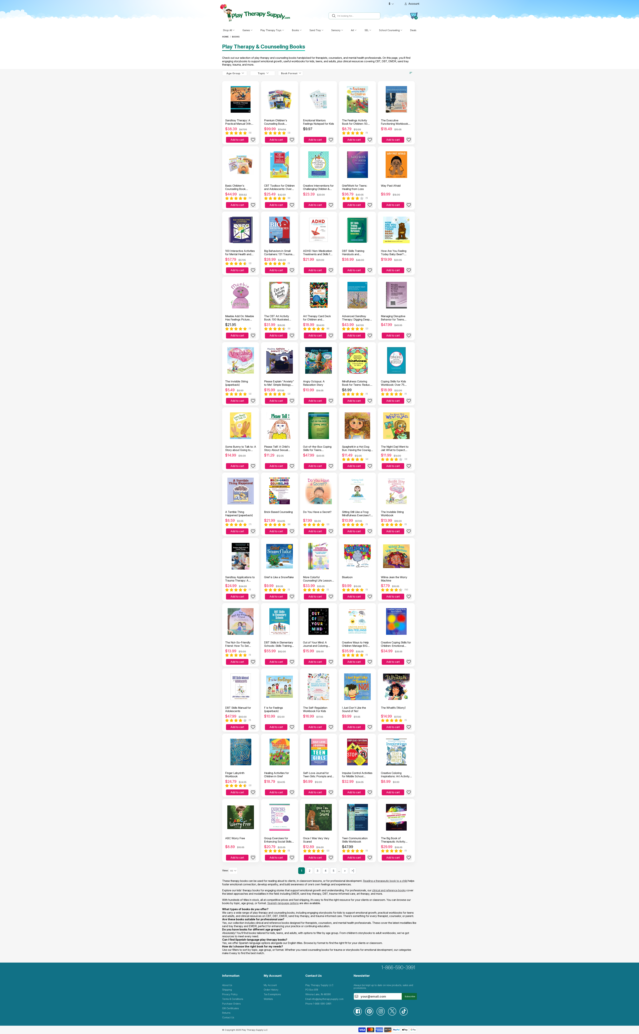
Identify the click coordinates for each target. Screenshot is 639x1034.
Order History (271, 989)
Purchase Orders (231, 1003)
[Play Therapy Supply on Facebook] (359, 1014)
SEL (367, 30)
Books (295, 30)
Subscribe (410, 996)
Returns (226, 1012)
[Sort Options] (411, 73)
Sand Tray (315, 30)
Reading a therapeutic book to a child (385, 881)
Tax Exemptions (272, 994)
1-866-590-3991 (398, 967)
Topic (261, 73)
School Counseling (389, 30)
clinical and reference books (389, 890)
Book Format (289, 73)
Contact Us (228, 1017)
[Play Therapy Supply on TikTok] (405, 1014)
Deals (413, 30)
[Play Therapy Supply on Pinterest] (371, 1014)
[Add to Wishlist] (253, 140)
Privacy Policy (230, 994)
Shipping (227, 989)
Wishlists (268, 999)
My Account (270, 985)
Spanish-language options (283, 903)
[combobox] (358, 16)
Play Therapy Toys (270, 30)
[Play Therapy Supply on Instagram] (382, 1014)
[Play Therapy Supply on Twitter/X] (394, 1014)
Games (246, 30)
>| (352, 870)
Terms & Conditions (232, 999)
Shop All (227, 30)
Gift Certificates (230, 1008)
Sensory (335, 30)
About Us (227, 985)
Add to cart (237, 139)
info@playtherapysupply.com (327, 999)
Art (352, 30)
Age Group (233, 73)
